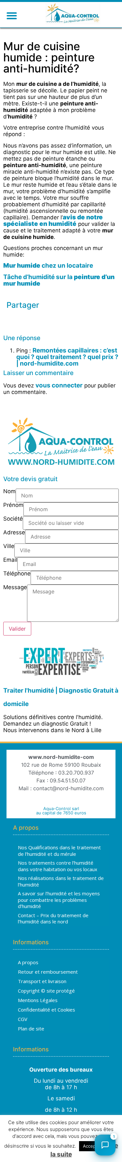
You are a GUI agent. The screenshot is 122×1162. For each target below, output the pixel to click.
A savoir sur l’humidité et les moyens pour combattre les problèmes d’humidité (59, 899)
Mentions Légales (38, 1000)
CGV (22, 1019)
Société (13, 519)
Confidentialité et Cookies (46, 1009)
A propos (28, 962)
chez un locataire (48, 265)
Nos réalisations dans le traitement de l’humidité (61, 881)
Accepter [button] (92, 1146)
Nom (9, 492)
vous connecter (59, 385)
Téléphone (17, 574)
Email (10, 560)
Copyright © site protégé (46, 990)
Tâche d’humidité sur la (59, 280)
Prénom (13, 505)
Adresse (14, 533)
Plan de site (31, 1028)
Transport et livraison (42, 981)
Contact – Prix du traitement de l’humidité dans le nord (53, 918)
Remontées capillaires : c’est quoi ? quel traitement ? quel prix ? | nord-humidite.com (67, 357)
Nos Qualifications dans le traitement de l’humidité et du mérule (59, 850)
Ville (8, 546)
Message (15, 587)
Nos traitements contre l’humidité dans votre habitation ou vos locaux (57, 865)
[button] (11, 15)
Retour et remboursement (48, 971)
